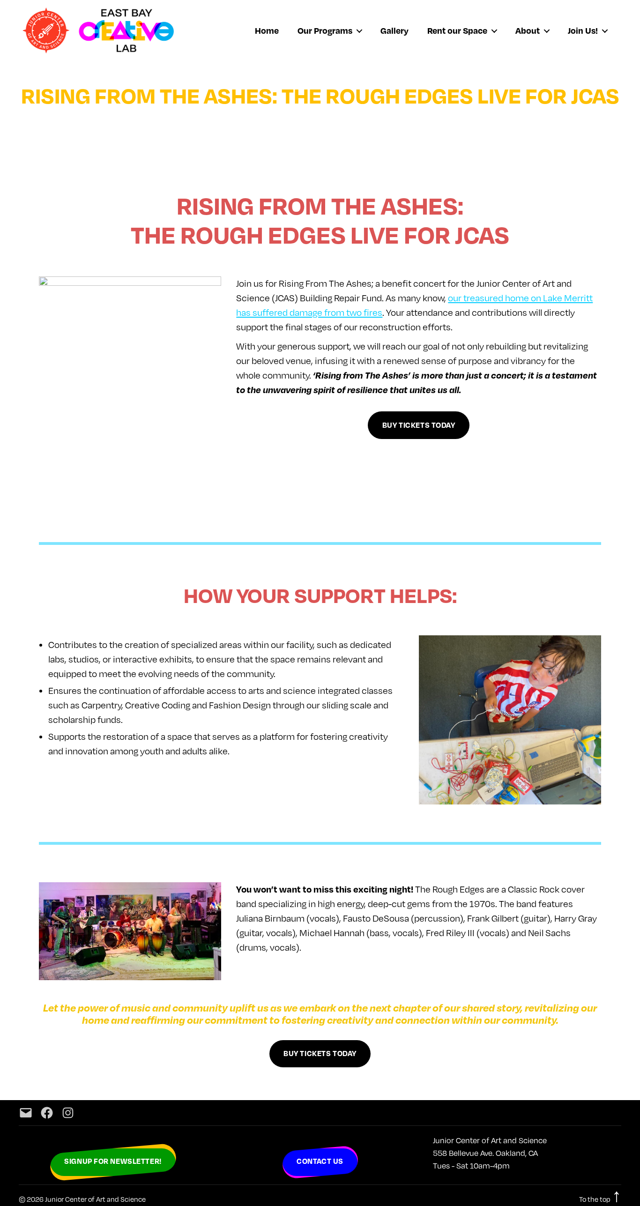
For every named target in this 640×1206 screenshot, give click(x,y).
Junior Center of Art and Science (95, 1199)
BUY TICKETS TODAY (418, 425)
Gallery (394, 30)
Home (267, 30)
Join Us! (583, 30)
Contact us (320, 1161)
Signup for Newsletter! (112, 1161)
